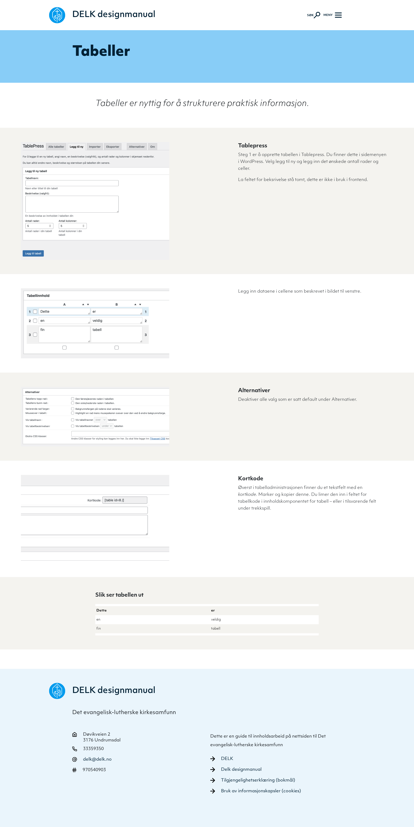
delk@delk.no (97, 759)
